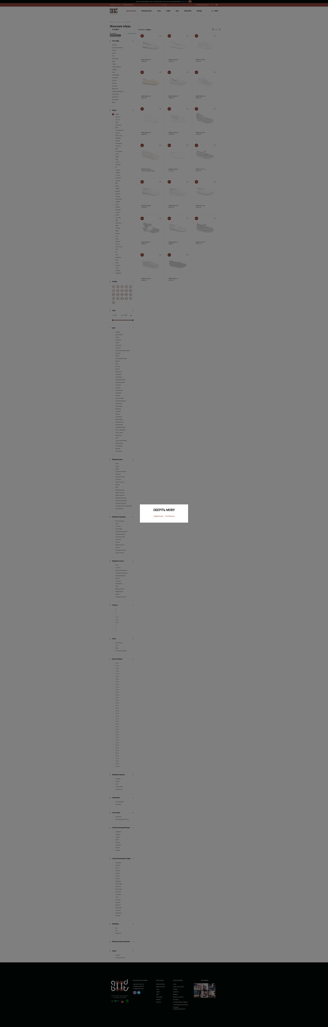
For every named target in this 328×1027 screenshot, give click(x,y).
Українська (158, 516)
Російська (169, 516)
